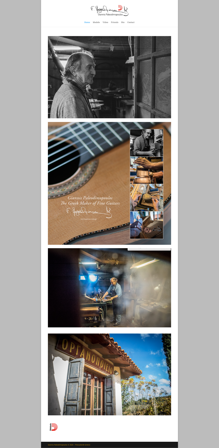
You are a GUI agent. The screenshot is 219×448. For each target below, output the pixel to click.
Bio (122, 22)
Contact (130, 22)
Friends (114, 22)
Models (96, 22)
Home (87, 22)
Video (105, 22)
